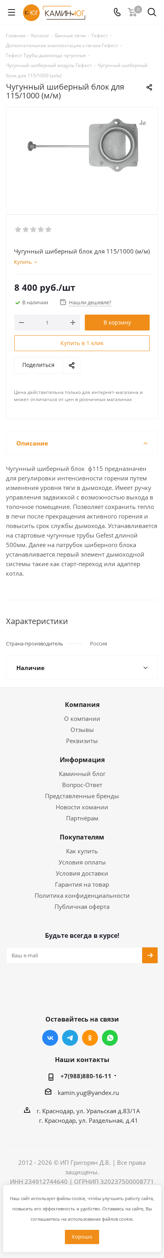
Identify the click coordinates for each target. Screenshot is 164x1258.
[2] (26, 230)
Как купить (82, 851)
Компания (82, 704)
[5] (49, 230)
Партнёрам (82, 818)
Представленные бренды (82, 796)
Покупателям (82, 837)
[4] (41, 230)
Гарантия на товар (82, 884)
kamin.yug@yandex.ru (88, 1093)
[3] (33, 230)
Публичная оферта (82, 906)
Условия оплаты (82, 862)
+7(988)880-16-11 (86, 1076)
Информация (82, 759)
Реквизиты (82, 741)
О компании (82, 718)
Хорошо (82, 1236)
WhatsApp (110, 1038)
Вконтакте (50, 1038)
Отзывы (82, 730)
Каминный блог (82, 774)
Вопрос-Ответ (82, 785)
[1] (18, 230)
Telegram (70, 1038)
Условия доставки (82, 873)
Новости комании (82, 807)
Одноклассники (90, 1038)
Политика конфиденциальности (82, 895)
